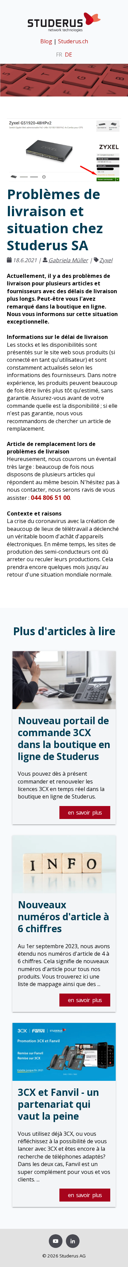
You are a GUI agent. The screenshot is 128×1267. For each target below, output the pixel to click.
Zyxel (105, 260)
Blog (46, 41)
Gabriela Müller (68, 260)
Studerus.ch (73, 41)
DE (68, 54)
